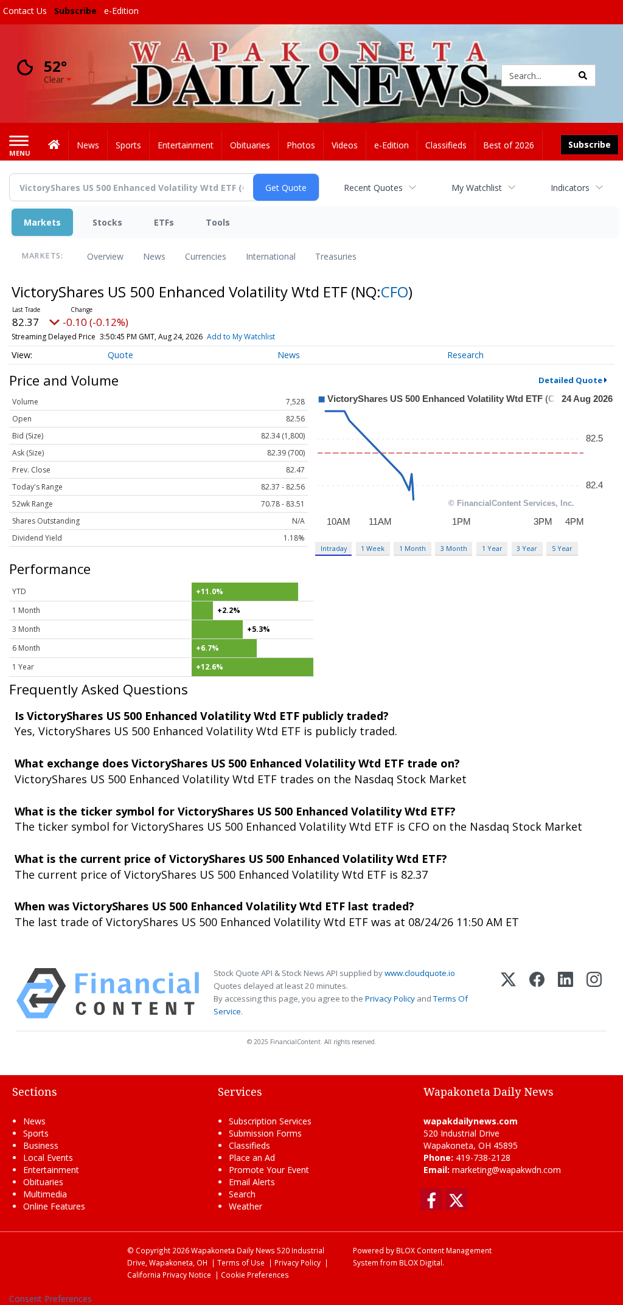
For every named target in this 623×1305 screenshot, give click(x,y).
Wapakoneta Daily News (233, 1250)
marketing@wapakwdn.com (506, 1169)
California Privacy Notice (169, 1274)
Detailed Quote (570, 380)
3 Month (453, 548)
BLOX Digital (420, 1262)
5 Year (562, 548)
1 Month (412, 548)
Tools (218, 222)
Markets (42, 222)
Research (465, 355)
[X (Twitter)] (508, 993)
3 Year (527, 548)
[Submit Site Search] (583, 75)
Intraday (334, 548)
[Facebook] (536, 993)
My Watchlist (476, 187)
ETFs (164, 222)
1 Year (492, 548)
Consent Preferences (50, 1298)
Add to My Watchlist (241, 336)
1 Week (373, 548)
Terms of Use (241, 1262)
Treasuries (336, 256)
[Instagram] (594, 993)
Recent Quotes (373, 187)
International (271, 256)
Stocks (107, 222)
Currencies (205, 256)
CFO (394, 292)
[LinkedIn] (565, 993)
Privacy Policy (390, 998)
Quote (120, 355)
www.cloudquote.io (420, 973)
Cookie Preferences (255, 1274)
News (154, 256)
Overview (105, 256)
